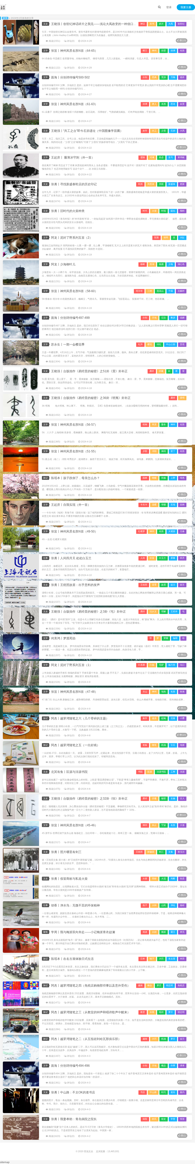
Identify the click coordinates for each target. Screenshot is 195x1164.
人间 (142, 558)
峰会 (149, 985)
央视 (152, 1012)
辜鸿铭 (181, 157)
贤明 (182, 397)
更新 (182, 184)
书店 (142, 1092)
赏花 (182, 344)
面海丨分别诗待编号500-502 (70, 77)
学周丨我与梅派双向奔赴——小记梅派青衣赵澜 (83, 932)
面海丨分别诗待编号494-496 (70, 1065)
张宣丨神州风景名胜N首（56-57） (74, 424)
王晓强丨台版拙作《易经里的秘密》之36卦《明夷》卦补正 (91, 398)
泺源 (182, 771)
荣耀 (166, 638)
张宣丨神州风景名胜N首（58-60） (74, 291)
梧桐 (145, 424)
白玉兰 (162, 558)
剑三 (161, 852)
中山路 (153, 1092)
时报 (163, 210)
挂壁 (163, 50)
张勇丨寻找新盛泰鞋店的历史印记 (74, 184)
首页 (5, 18)
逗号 (170, 157)
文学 (45, 50)
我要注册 (186, 7)
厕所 (145, 718)
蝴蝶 (154, 478)
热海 (182, 691)
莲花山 (160, 291)
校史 (163, 1119)
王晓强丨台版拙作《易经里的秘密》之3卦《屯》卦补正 (88, 611)
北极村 (181, 291)
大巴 (161, 958)
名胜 (182, 50)
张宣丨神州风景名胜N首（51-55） (74, 451)
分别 (145, 77)
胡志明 (169, 985)
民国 (140, 184)
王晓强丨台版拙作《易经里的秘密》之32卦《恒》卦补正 (89, 798)
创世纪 (181, 24)
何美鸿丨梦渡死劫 (63, 638)
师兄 (182, 932)
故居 (163, 584)
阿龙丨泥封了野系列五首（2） (71, 237)
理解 (163, 611)
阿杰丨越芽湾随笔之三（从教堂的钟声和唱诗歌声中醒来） (90, 1012)
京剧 (154, 932)
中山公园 (170, 344)
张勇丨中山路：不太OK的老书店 (73, 1092)
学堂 (173, 1119)
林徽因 (150, 852)
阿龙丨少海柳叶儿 (63, 264)
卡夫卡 (143, 504)
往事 (45, 558)
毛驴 (161, 665)
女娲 (173, 798)
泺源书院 (161, 771)
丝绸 (173, 50)
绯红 (159, 344)
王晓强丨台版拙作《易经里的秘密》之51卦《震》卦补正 (89, 371)
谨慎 (142, 157)
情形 (182, 1119)
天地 (154, 317)
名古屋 (171, 958)
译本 (182, 1065)
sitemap (5, 1162)
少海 (170, 264)
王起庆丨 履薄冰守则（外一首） (72, 157)
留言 (182, 584)
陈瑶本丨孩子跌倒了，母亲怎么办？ (75, 478)
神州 (154, 50)
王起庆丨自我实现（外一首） (71, 504)
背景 (154, 584)
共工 (154, 130)
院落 (156, 237)
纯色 (182, 478)
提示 (173, 584)
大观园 (171, 531)
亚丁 (173, 451)
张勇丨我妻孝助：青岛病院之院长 (74, 1119)
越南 (140, 985)
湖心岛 (181, 264)
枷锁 (175, 638)
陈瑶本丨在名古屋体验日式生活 (72, 958)
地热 (163, 691)
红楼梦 (141, 531)
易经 (151, 371)
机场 (163, 745)
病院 (145, 1119)
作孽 (173, 1065)
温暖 (154, 504)
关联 (161, 184)
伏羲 (161, 371)
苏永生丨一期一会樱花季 (68, 344)
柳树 (142, 264)
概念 (163, 1065)
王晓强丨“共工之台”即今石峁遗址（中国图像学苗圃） (87, 130)
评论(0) (70, 41)
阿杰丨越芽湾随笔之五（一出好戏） (75, 745)
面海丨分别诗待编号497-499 (70, 317)
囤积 (182, 210)
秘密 (163, 798)
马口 (182, 665)
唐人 (154, 104)
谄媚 (182, 317)
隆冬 (163, 424)
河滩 (152, 157)
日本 (142, 958)
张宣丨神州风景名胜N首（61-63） (74, 104)
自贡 (182, 104)
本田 (182, 958)
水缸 (182, 237)
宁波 (163, 825)
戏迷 (145, 932)
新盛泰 (171, 184)
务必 (161, 157)
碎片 (161, 24)
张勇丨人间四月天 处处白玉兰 (71, 558)
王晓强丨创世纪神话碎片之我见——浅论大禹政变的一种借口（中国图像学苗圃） (106, 24)
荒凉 (163, 77)
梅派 (163, 932)
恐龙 (173, 104)
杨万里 (171, 665)
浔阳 (154, 451)
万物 (173, 77)
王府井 (174, 611)
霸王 (173, 932)
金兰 (182, 1039)
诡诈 (182, 77)
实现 (173, 504)
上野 (173, 478)
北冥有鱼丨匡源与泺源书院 (69, 771)
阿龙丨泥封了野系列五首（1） (71, 665)
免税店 (181, 985)
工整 (173, 771)
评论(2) (70, 815)
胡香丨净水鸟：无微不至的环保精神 (75, 905)
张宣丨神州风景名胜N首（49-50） (74, 531)
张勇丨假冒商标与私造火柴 (69, 878)
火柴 (154, 210)
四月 (182, 558)
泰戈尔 (181, 852)
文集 (170, 852)
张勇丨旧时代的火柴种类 (68, 211)
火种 (154, 905)
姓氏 (154, 1119)
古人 (182, 798)
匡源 (149, 771)
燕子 (145, 905)
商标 (154, 878)
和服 (163, 478)
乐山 (145, 691)
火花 (163, 878)
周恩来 (150, 184)
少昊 (163, 130)
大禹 (170, 24)
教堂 (142, 1012)
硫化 (173, 210)
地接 (182, 745)
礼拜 (140, 344)
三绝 (149, 291)
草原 (154, 424)
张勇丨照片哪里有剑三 (66, 852)
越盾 (154, 718)
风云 (154, 825)
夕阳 (145, 451)
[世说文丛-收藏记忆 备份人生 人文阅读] (3, 7)
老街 (173, 1092)
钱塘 (161, 264)
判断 (173, 878)
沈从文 (153, 611)
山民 (163, 905)
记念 (163, 317)
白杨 (152, 665)
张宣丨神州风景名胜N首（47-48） (74, 691)
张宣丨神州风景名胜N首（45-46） (74, 825)
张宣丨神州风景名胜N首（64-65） (74, 50)
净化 (173, 905)
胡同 (166, 237)
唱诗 (161, 1012)
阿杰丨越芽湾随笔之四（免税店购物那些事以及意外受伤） (90, 985)
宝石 (173, 745)
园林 (145, 478)
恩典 (154, 77)
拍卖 (182, 878)
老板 (145, 745)
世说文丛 (88, 1151)
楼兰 (145, 50)
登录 (169, 7)
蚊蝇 (163, 718)
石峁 (173, 130)
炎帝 (145, 130)
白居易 (141, 665)
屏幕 (173, 558)
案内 (182, 1092)
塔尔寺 (139, 291)
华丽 (163, 504)
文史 (45, 24)
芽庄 (159, 985)
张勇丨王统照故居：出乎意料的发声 (75, 584)
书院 (140, 771)
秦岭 (182, 905)
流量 (173, 718)
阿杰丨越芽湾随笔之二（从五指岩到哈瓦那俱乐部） (86, 1039)
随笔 (154, 745)
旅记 (45, 478)
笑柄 (182, 504)
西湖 (152, 264)
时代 (145, 210)
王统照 (143, 584)
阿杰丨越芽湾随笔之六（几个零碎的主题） (80, 718)
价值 (152, 558)
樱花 (149, 344)
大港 (182, 825)
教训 (173, 317)
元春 (182, 531)
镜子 (152, 958)
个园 (170, 291)
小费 (182, 718)
